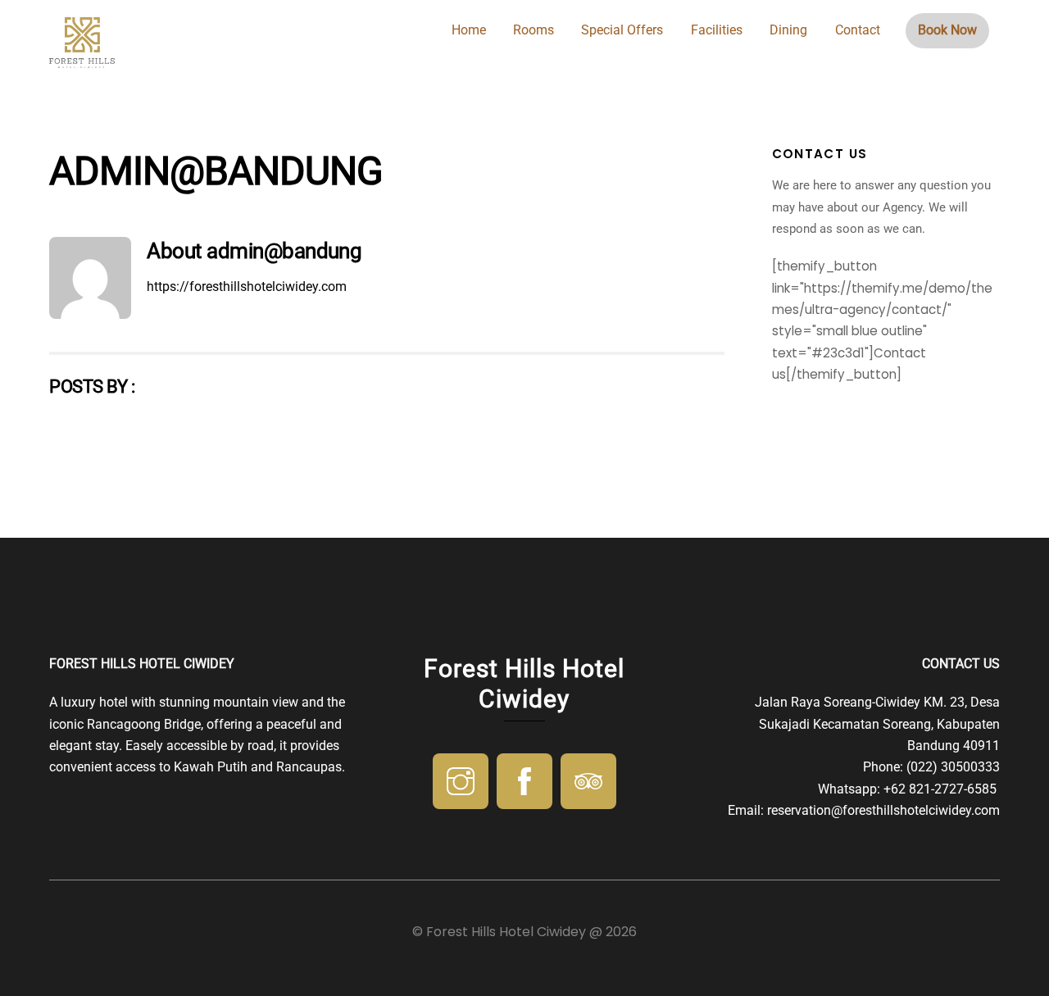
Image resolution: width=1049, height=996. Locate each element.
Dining (788, 30)
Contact (857, 30)
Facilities (716, 30)
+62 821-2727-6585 (941, 789)
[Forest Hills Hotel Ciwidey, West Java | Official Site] (82, 61)
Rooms (533, 30)
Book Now (947, 30)
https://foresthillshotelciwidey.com (247, 286)
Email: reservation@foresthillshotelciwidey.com (864, 810)
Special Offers (622, 30)
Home (469, 30)
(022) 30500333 (953, 767)
